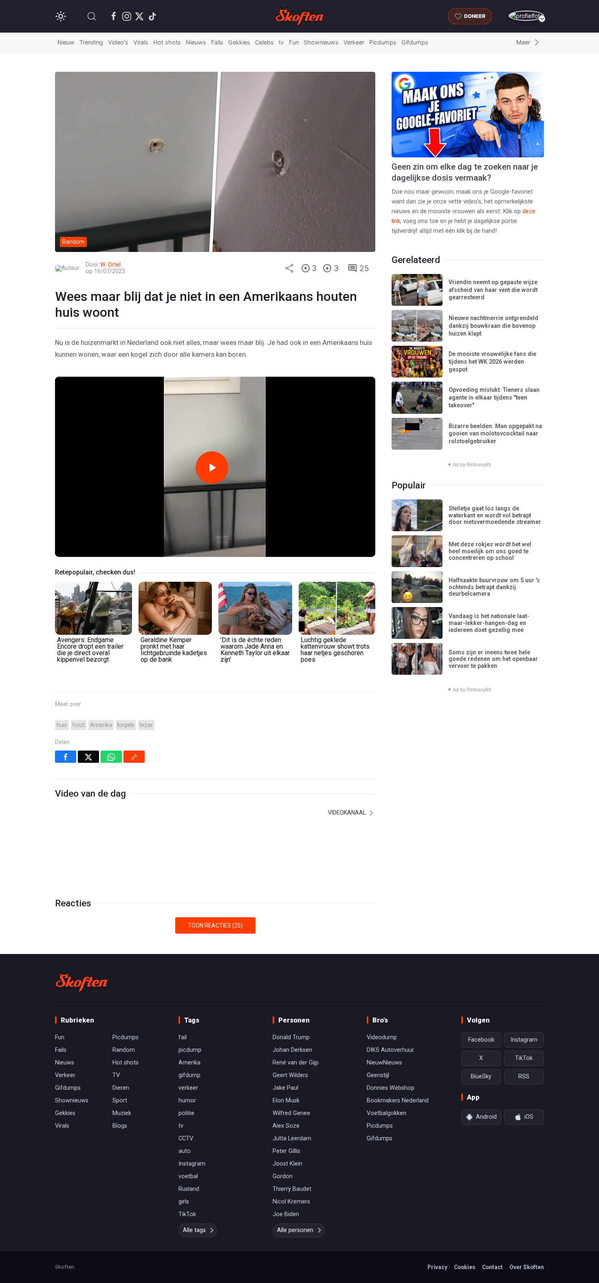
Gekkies (239, 42)
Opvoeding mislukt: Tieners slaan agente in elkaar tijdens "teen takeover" (494, 397)
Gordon (283, 1176)
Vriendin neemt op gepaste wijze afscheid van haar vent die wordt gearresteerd (493, 290)
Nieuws (196, 42)
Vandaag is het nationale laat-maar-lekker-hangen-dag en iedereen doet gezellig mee (489, 623)
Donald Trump (291, 1037)
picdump (189, 1050)
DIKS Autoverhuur (390, 1050)
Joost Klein (287, 1163)
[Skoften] (81, 981)
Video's (118, 42)
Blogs (119, 1125)
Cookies (465, 1267)
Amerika (101, 725)
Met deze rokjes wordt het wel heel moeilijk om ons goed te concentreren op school (490, 551)
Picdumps (382, 42)
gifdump (189, 1075)
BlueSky (481, 1076)
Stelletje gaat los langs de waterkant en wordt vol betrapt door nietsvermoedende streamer (495, 515)
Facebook (481, 1039)
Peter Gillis (286, 1151)
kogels (125, 725)
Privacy (437, 1267)
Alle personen (295, 1230)
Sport (119, 1100)
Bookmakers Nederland (398, 1100)
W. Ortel (110, 264)
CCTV (185, 1138)
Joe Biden (286, 1214)
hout (79, 725)
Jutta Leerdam (292, 1138)
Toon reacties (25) (215, 925)
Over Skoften (526, 1267)
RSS (523, 1076)
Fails (217, 42)
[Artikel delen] (289, 268)
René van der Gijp (296, 1062)
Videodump (382, 1037)
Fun (294, 42)
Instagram (191, 1163)
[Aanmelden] (526, 15)
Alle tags (194, 1230)
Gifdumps (414, 42)
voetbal (188, 1176)
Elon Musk (286, 1100)
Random (123, 1050)
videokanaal (347, 812)
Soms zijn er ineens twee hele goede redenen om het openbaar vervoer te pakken (493, 659)
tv (281, 42)
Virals (140, 42)
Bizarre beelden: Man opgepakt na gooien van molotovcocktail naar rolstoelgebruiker (495, 434)
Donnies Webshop (390, 1087)
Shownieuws (321, 42)
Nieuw (66, 42)
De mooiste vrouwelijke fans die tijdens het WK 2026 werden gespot (492, 362)
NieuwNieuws (384, 1062)
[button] (92, 16)
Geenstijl (378, 1075)
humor (187, 1100)
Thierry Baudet (292, 1189)
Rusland (188, 1189)
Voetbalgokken (386, 1113)
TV (116, 1075)
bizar (146, 725)
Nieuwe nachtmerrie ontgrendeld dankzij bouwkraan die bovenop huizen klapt (493, 326)
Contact (492, 1267)
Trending (91, 42)
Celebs (264, 42)
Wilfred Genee (291, 1113)
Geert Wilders (290, 1075)
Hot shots (167, 42)
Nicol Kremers (291, 1201)
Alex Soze (286, 1125)
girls (183, 1201)
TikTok (187, 1214)
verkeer (188, 1087)
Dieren (120, 1087)
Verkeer (354, 42)
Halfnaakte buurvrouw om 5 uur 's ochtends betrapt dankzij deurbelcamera (494, 587)
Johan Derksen (292, 1050)
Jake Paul (285, 1087)
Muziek (121, 1113)
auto (184, 1151)
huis (62, 725)
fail (182, 1037)
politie (186, 1113)
